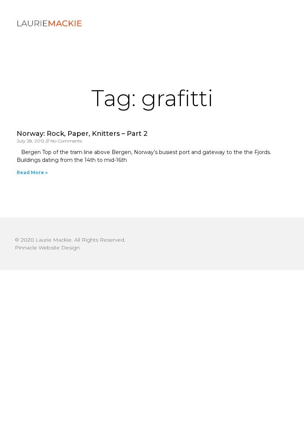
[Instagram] (281, 243)
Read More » (32, 172)
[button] (270, 23)
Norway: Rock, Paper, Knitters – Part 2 (82, 134)
